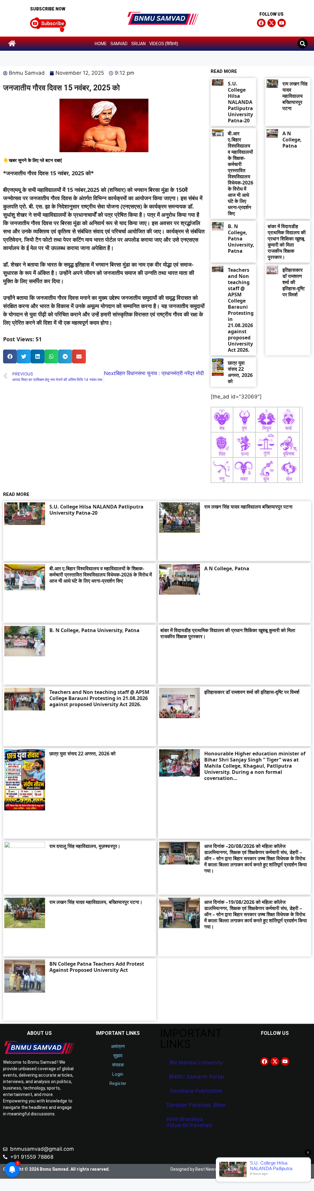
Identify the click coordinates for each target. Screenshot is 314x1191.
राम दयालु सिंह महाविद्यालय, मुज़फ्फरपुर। (85, 846)
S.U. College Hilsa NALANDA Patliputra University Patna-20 (240, 102)
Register (117, 1083)
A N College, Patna (292, 139)
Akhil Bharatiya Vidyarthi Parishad (189, 1122)
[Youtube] (282, 23)
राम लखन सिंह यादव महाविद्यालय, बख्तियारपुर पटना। (96, 902)
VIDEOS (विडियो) (163, 43)
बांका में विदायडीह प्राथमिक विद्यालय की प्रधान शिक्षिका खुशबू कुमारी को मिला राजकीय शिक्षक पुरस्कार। (287, 241)
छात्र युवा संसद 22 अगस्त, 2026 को (240, 372)
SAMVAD (119, 43)
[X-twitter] (271, 23)
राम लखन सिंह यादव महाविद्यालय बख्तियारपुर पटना (295, 96)
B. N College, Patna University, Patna (241, 238)
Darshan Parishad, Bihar (196, 1105)
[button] (302, 43)
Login (117, 1074)
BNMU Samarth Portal (196, 1077)
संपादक (118, 1065)
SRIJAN (138, 43)
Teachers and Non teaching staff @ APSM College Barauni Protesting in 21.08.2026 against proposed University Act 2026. (241, 310)
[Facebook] (261, 23)
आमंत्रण (118, 1046)
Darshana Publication (196, 1091)
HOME (101, 43)
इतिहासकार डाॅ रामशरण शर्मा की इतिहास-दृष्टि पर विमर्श (293, 282)
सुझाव (117, 1055)
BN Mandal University (196, 1062)
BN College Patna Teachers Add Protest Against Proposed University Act (96, 966)
